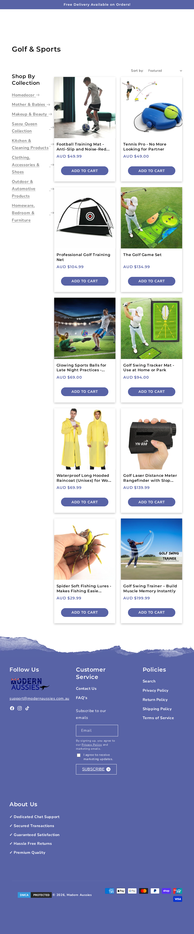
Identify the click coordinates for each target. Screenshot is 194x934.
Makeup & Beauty (29, 114)
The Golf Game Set (142, 254)
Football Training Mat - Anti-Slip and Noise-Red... (83, 146)
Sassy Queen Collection (24, 127)
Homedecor (23, 95)
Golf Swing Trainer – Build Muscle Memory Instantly (150, 588)
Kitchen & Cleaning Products (30, 144)
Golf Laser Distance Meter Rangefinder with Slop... (150, 478)
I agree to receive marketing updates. (98, 757)
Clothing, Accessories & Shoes (26, 165)
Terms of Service (158, 718)
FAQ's (81, 697)
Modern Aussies (79, 895)
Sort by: (137, 70)
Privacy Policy (92, 745)
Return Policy (155, 699)
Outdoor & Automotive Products (23, 189)
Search (149, 681)
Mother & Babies (28, 104)
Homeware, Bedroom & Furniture (23, 213)
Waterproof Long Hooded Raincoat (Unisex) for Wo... (84, 478)
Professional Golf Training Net (83, 257)
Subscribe (93, 769)
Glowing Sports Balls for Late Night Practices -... (81, 367)
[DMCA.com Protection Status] (35, 895)
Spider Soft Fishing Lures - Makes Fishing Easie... (84, 588)
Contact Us (86, 688)
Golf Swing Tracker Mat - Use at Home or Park (148, 367)
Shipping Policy (157, 709)
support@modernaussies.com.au (39, 698)
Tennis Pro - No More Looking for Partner (144, 146)
